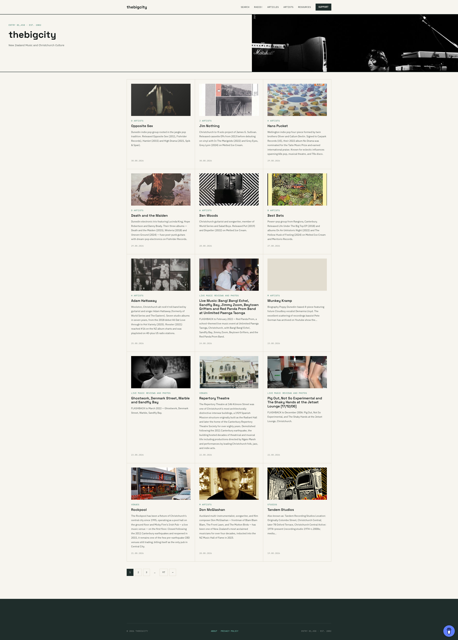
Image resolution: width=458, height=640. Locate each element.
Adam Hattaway (144, 300)
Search (245, 7)
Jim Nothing (209, 126)
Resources (304, 7)
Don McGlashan (212, 509)
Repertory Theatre (214, 398)
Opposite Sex (142, 126)
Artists (288, 7)
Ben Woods (208, 215)
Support (323, 6)
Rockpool (139, 509)
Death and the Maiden (149, 215)
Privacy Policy (229, 631)
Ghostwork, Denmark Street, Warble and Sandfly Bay (160, 400)
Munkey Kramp (279, 300)
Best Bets (275, 215)
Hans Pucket (277, 126)
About (214, 631)
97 (163, 572)
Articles (273, 7)
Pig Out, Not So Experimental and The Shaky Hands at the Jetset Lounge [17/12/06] (294, 402)
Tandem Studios (280, 509)
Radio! (258, 7)
